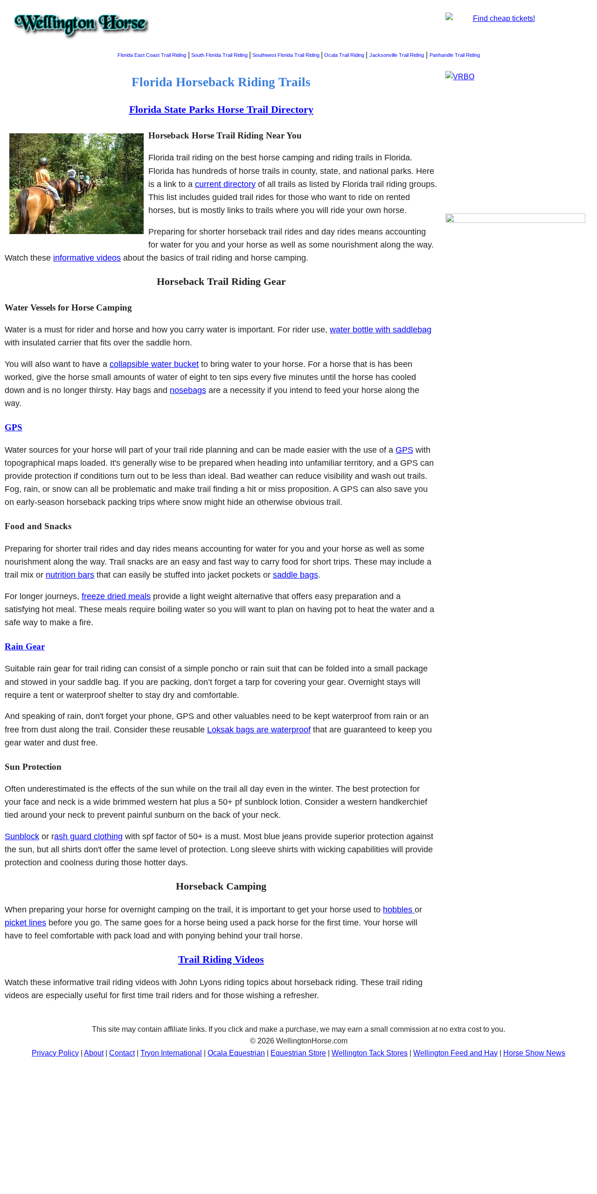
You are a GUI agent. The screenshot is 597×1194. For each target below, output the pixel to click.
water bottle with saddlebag (380, 329)
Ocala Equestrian (236, 1053)
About (94, 1053)
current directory (225, 184)
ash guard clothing (88, 836)
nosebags (188, 390)
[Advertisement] (515, 395)
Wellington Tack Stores (370, 1053)
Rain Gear (25, 646)
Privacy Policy (55, 1053)
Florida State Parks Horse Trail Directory (221, 109)
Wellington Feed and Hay (455, 1053)
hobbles (399, 909)
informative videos (87, 257)
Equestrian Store (298, 1053)
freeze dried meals (116, 596)
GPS (13, 427)
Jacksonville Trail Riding (396, 55)
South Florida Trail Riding (219, 55)
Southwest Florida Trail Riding (286, 55)
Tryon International (171, 1053)
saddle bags (295, 575)
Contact (122, 1053)
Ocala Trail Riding (344, 55)
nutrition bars (70, 575)
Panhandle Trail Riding (455, 55)
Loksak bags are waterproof (259, 729)
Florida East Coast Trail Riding (152, 55)
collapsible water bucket (154, 364)
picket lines (25, 922)
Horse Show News (534, 1053)
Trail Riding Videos (221, 959)
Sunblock (22, 836)
